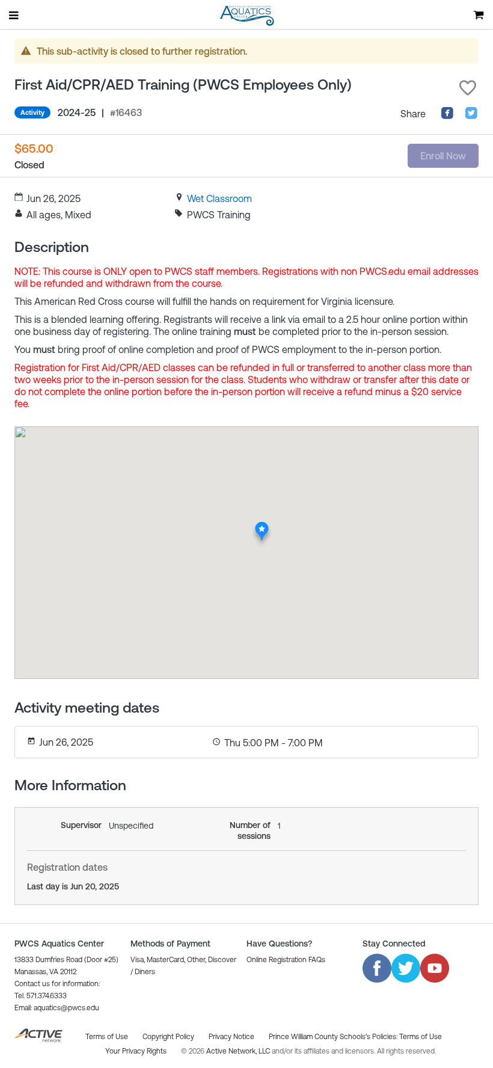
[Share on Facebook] (447, 116)
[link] (219, 198)
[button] (467, 87)
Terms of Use (420, 1037)
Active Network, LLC (239, 1051)
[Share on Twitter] (471, 116)
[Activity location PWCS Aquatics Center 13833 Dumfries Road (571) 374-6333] (262, 525)
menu (14, 15)
